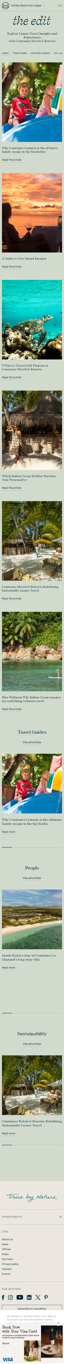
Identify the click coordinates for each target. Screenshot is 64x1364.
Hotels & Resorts (12, 1217)
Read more (8, 832)
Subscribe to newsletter (32, 1309)
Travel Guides (20, 53)
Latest (5, 53)
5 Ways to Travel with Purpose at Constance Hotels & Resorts (25, 367)
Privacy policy (10, 1264)
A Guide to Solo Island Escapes (24, 258)
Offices (6, 1249)
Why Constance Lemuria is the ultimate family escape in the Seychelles (30, 149)
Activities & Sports (40, 53)
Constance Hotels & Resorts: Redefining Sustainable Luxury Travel (30, 588)
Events (6, 1274)
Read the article (11, 160)
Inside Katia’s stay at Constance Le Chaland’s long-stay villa (29, 957)
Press (5, 1254)
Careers (7, 1269)
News (5, 1244)
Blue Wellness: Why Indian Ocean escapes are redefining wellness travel (31, 699)
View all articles (32, 742)
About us (7, 1239)
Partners (7, 1259)
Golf (56, 53)
